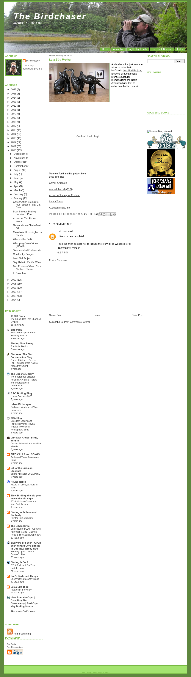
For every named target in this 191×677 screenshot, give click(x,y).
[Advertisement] (77, 287)
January (18, 198)
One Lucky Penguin (23, 254)
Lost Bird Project (22, 258)
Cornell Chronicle (58, 183)
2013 (14, 138)
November (20, 158)
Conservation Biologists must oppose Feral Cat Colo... (26, 205)
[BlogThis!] (104, 214)
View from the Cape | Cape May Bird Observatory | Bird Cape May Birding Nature (24, 602)
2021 (14, 109)
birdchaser (33, 61)
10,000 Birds (18, 316)
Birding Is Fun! (19, 562)
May (16, 182)
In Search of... (21, 273)
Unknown (62, 231)
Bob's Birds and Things (24, 576)
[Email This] (100, 214)
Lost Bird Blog (56, 176)
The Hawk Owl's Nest (23, 611)
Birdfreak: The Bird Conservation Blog (21, 356)
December (20, 153)
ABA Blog (16, 418)
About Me (118, 49)
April (16, 186)
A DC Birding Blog (21, 393)
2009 (14, 279)
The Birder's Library (22, 374)
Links (180, 49)
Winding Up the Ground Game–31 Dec (23, 553)
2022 (14, 105)
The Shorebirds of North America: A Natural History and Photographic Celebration (24, 381)
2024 (14, 97)
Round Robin (18, 481)
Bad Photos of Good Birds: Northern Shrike (27, 268)
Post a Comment (58, 260)
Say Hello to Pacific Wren (27, 262)
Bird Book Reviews (162, 49)
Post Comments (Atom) (77, 322)
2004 (14, 300)
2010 (14, 150)
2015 (14, 130)
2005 (14, 296)
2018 (14, 122)
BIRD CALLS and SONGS (25, 454)
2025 (14, 93)
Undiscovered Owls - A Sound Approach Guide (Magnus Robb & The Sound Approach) (26, 532)
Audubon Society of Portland (64, 195)
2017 (14, 126)
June (17, 178)
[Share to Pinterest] (114, 214)
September (20, 166)
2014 (14, 134)
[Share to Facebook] (111, 214)
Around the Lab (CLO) (61, 189)
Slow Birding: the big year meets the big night (26, 497)
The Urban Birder (20, 526)
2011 (14, 146)
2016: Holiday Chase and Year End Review (24, 503)
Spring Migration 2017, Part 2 (25, 474)
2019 (14, 117)
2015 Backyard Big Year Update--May (23, 566)
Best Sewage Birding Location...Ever (24, 213)
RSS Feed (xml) (22, 633)
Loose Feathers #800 (21, 396)
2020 (14, 114)
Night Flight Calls (138, 49)
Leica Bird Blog (20, 587)
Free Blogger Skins (15, 647)
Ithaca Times (56, 201)
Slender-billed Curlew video (27, 250)
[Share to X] (107, 214)
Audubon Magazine (59, 207)
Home (105, 49)
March (17, 190)
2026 (14, 89)
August (18, 170)
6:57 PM (62, 252)
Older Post (137, 315)
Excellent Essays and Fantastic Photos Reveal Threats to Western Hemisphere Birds (23, 425)
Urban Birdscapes (21, 404)
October (18, 161)
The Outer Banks (19, 346)
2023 (14, 101)
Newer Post (55, 315)
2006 (14, 292)
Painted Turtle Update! (22, 518)
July (16, 174)
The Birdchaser (49, 16)
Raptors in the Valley (21, 589)
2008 (14, 283)
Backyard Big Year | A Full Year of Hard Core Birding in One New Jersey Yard (26, 545)
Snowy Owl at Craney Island (25, 579)
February (19, 194)
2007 (14, 287)
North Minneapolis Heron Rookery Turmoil (23, 334)
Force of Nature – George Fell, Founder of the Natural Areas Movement (24, 363)
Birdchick (16, 329)
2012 (14, 142)
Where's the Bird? (22, 239)
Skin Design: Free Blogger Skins (95, 672)
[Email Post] (96, 213)
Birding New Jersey (22, 343)
